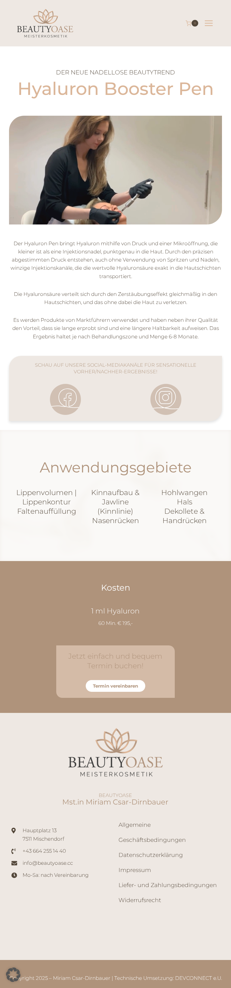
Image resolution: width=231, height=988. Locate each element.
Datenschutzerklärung (151, 855)
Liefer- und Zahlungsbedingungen (168, 885)
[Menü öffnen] (208, 23)
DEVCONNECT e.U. (198, 978)
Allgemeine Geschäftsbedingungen (152, 832)
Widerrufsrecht (140, 900)
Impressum (135, 870)
